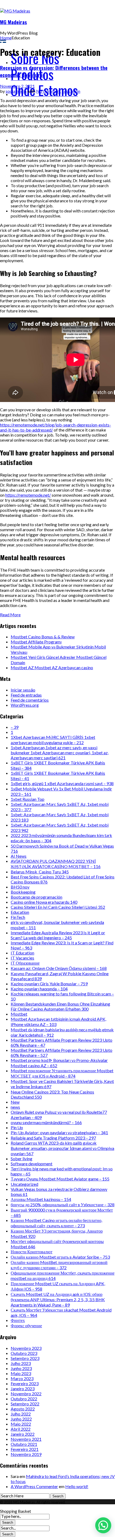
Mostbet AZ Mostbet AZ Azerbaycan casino (52, 667)
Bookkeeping (23, 891)
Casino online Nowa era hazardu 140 (44, 901)
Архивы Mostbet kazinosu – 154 (41, 1199)
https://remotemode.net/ (28, 494)
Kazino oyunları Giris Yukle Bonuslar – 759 (49, 983)
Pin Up (17, 1127)
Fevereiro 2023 (25, 1383)
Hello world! (76, 1486)
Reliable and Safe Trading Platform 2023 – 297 (53, 1137)
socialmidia (16, 91)
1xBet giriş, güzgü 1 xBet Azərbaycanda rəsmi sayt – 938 (62, 783)
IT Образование (25, 962)
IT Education (22, 952)
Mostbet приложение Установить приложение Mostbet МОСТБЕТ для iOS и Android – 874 (62, 1073)
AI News (18, 855)
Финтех (18, 1320)
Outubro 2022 (24, 1398)
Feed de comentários (30, 699)
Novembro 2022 (26, 1393)
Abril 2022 (20, 1428)
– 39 (14, 727)
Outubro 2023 (24, 1353)
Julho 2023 (21, 1363)
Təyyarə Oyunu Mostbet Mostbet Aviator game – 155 (60, 1178)
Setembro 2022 (25, 1403)
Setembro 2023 (25, 1358)
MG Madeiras (13, 22)
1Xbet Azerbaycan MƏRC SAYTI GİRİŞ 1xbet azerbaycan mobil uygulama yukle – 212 (53, 740)
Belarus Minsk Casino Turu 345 (40, 871)
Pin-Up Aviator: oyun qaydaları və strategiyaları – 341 (59, 1132)
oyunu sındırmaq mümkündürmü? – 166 (46, 1122)
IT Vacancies (22, 957)
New (15, 1101)
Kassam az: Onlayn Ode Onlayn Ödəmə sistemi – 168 (59, 968)
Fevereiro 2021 (25, 1449)
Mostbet (19, 1013)
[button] (103, 1525)
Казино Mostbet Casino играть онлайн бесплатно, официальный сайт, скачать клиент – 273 (56, 1223)
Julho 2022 (21, 1413)
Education (71, 91)
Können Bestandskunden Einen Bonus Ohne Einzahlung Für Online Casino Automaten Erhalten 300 (60, 1006)
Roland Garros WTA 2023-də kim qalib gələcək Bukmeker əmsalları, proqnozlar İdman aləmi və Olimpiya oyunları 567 (62, 1148)
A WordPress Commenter (34, 1486)
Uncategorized (24, 1184)
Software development (31, 1163)
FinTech (18, 917)
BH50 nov (20, 886)
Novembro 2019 (26, 1454)
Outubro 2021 (24, 1444)
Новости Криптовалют (31, 1251)
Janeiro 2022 (22, 1434)
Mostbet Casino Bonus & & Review (43, 636)
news (15, 1106)
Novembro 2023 (26, 1348)
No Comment (48, 91)
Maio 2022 (21, 1423)
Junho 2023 (21, 1368)
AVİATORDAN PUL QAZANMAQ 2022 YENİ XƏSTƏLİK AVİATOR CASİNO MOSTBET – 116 (56, 863)
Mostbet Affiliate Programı (36, 641)
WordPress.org (25, 704)
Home (5, 37)
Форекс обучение (26, 1325)
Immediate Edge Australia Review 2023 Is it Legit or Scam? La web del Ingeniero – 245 (58, 935)
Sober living (21, 1158)
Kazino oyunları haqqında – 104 (39, 988)
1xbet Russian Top (27, 799)
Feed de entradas (26, 694)
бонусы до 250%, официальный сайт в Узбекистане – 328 (62, 1204)
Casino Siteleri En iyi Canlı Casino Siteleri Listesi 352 (58, 907)
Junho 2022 (21, 1418)
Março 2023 (22, 1378)
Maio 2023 (21, 1373)
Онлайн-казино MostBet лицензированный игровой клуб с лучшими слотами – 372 (59, 1265)
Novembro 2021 (26, 1439)
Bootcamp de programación (36, 896)
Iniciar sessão (23, 689)
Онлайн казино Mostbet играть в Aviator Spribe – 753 (60, 1256)
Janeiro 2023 (22, 1388)
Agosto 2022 (23, 1408)
